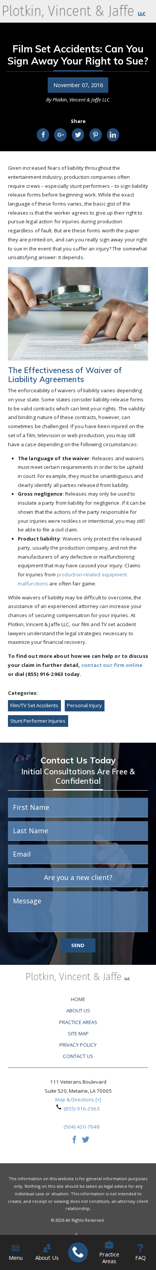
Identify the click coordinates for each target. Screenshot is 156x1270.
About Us (78, 1010)
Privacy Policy (78, 1044)
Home (78, 999)
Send (77, 945)
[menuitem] (77, 1252)
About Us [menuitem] (47, 1257)
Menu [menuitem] (15, 1257)
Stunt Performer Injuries (38, 720)
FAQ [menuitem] (140, 1257)
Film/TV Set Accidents (34, 705)
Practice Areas (78, 1022)
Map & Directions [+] (78, 1099)
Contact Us (78, 1056)
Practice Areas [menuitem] (109, 1257)
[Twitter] (85, 1141)
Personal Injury (84, 705)
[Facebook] (74, 1141)
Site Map (78, 1033)
